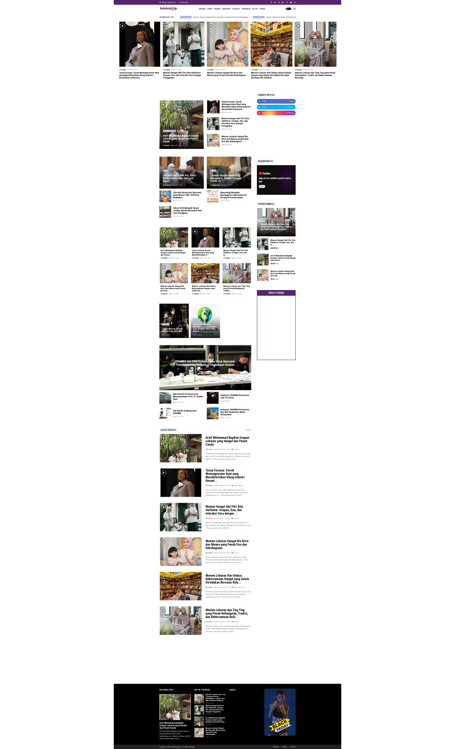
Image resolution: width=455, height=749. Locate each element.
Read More (205, 374)
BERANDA (202, 9)
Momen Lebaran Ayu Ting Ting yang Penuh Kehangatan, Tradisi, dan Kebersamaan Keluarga (292, 17)
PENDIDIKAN (246, 9)
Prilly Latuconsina (239, 587)
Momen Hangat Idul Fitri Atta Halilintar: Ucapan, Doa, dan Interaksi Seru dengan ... (224, 510)
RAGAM (262, 9)
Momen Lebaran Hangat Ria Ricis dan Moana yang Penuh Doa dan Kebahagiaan (227, 544)
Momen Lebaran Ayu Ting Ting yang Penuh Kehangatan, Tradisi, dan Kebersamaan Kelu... (227, 613)
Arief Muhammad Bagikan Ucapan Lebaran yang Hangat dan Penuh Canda (227, 441)
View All (248, 430)
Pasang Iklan (184, 2)
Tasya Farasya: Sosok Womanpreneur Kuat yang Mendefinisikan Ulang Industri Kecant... (225, 475)
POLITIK (255, 9)
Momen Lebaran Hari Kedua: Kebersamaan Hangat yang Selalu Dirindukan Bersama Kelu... (227, 579)
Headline (166, 324)
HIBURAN (217, 9)
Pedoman (276, 746)
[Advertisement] (272, 137)
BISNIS (209, 9)
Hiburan (236, 449)
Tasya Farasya (238, 485)
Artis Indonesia (253, 17)
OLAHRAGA (236, 9)
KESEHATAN (226, 9)
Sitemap (293, 746)
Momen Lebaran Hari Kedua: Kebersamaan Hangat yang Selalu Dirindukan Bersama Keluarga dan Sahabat (206, 17)
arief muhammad (169, 131)
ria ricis (235, 553)
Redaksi (284, 746)
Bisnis (166, 170)
